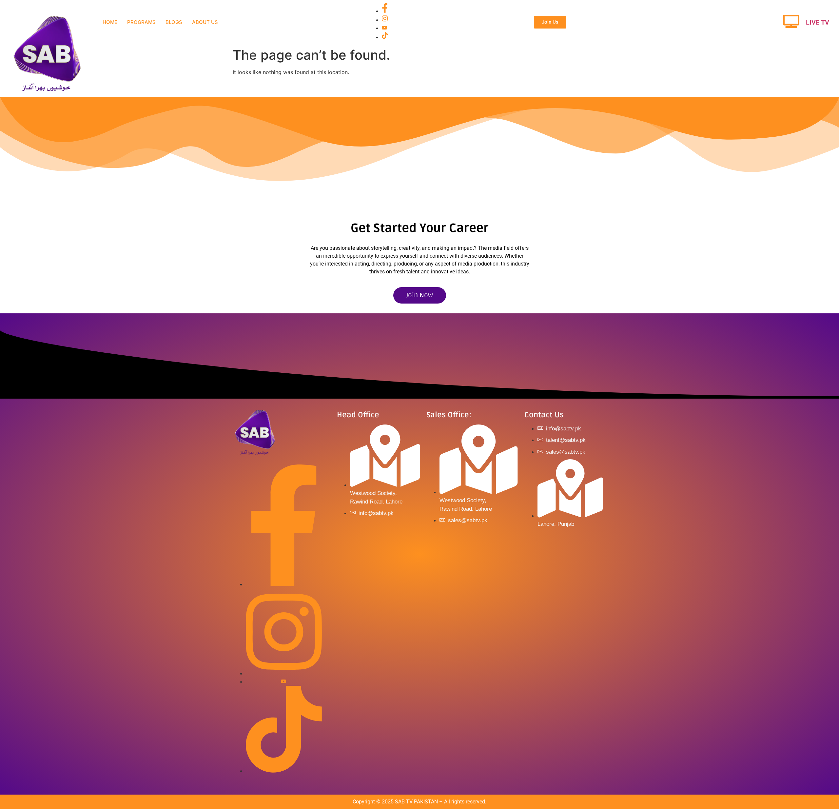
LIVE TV (817, 22)
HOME (110, 22)
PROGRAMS (141, 22)
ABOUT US (205, 22)
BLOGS (174, 22)
